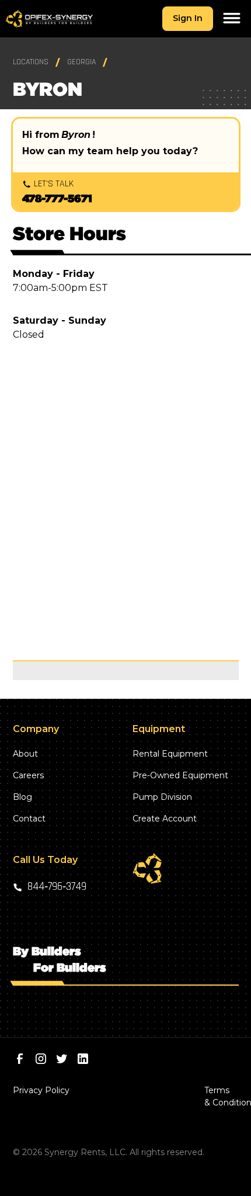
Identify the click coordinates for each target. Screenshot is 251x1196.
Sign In (188, 18)
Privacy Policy (41, 1090)
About (25, 753)
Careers (28, 775)
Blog (22, 797)
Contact (29, 818)
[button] (232, 19)
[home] (49, 19)
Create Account (165, 818)
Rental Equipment (170, 753)
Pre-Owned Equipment (180, 775)
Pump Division (162, 797)
